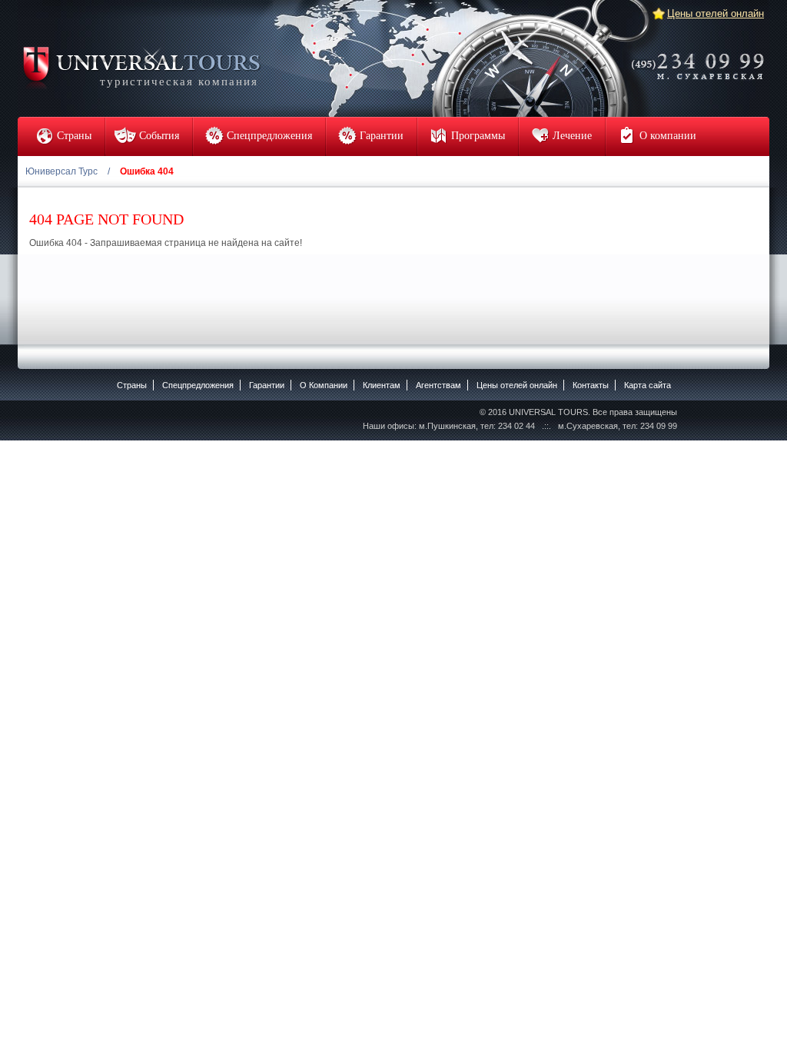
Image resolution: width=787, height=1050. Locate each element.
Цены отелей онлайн (715, 13)
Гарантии (266, 385)
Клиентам (381, 385)
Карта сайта (647, 385)
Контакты (591, 385)
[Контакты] (702, 56)
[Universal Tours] (141, 66)
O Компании (323, 385)
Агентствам (438, 385)
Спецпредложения (198, 385)
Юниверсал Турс (61, 171)
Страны (132, 385)
